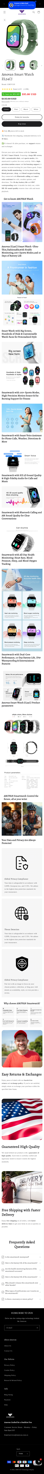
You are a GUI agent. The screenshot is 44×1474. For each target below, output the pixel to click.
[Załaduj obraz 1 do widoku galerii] (10, 65)
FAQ (6, 1405)
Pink (16, 109)
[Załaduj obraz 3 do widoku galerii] (33, 65)
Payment (7, 1400)
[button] (4, 12)
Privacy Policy (9, 1365)
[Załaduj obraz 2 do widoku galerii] (22, 65)
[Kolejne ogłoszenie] (40, 4)
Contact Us (8, 1351)
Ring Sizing (8, 1395)
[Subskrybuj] (37, 1327)
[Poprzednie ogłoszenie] (4, 4)
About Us (7, 1346)
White (36, 109)
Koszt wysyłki (6, 101)
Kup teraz (22, 124)
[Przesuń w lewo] (2, 65)
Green (6, 109)
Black (26, 109)
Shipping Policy (10, 1375)
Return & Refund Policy (13, 1380)
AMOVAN (18, 1469)
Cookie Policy (9, 1370)
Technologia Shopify (28, 1469)
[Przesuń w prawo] (41, 65)
